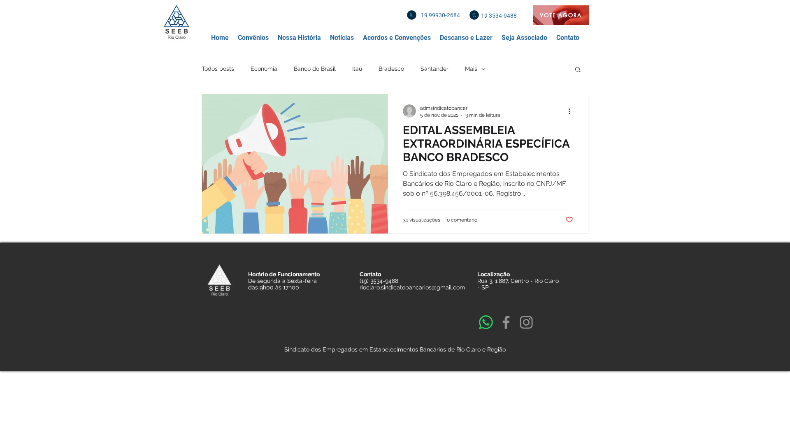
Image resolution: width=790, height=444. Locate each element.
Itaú (357, 68)
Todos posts (218, 68)
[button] (253, 38)
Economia (264, 68)
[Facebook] (506, 322)
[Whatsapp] (486, 322)
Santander (434, 68)
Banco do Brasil (315, 68)
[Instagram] (526, 322)
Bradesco (391, 68)
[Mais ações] (572, 111)
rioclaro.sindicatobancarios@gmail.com (412, 287)
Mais (471, 68)
